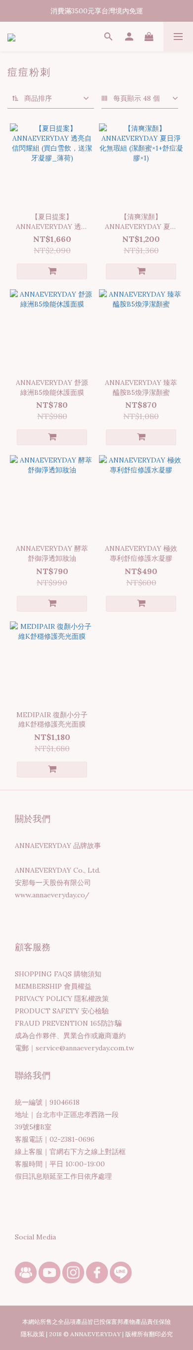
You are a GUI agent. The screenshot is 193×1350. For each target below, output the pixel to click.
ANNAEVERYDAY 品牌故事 (58, 845)
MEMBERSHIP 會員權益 (53, 986)
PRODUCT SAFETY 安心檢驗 (62, 1010)
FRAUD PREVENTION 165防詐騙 (68, 1023)
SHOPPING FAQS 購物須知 (58, 973)
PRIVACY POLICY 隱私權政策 (62, 998)
